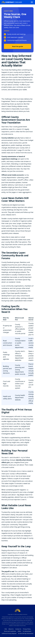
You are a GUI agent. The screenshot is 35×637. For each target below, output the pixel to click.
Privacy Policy (27, 629)
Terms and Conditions (10, 631)
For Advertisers (27, 631)
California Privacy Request (9, 633)
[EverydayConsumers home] (11, 2)
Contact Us (18, 629)
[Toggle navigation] (32, 2)
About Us (11, 629)
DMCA (19, 631)
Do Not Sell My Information (25, 633)
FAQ (5, 629)
